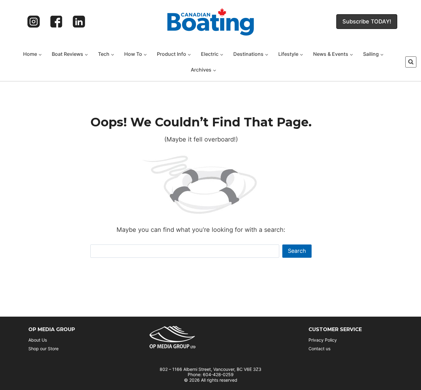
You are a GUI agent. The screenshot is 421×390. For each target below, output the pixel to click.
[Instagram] (33, 21)
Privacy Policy (323, 340)
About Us (37, 340)
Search (297, 251)
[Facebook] (56, 21)
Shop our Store (43, 348)
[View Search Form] (410, 62)
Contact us (319, 348)
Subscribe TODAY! (366, 21)
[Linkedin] (79, 21)
